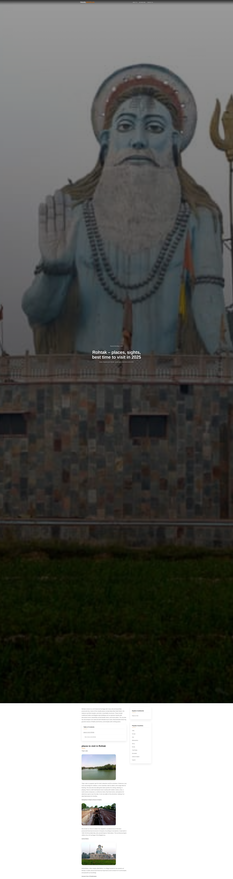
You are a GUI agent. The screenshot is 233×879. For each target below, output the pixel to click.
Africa (133, 743)
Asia (133, 737)
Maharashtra (135, 740)
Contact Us (150, 2)
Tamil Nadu (134, 750)
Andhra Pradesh (135, 756)
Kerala (133, 747)
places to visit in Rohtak (88, 732)
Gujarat (133, 760)
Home (100, 362)
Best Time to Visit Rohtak (90, 736)
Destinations (142, 2)
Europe (133, 733)
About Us (135, 2)
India (133, 730)
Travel (87, 2)
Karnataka (134, 753)
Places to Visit (113, 346)
